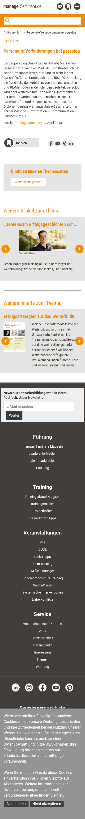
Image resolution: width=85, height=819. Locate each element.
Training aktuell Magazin (42, 497)
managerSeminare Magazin (42, 446)
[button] (21, 143)
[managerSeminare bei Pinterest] (69, 687)
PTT (43, 542)
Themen (42, 659)
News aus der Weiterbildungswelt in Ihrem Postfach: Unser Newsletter (35, 395)
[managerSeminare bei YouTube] (56, 687)
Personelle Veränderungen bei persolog (51, 32)
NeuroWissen (42, 585)
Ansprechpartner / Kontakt (42, 624)
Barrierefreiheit (42, 638)
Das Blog (42, 468)
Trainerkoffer (42, 511)
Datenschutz (42, 645)
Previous (5, 249)
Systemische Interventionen (42, 592)
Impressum (42, 652)
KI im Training (42, 564)
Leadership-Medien (42, 453)
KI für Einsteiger (42, 571)
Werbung (42, 667)
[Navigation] (77, 6)
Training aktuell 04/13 (30, 123)
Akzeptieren (16, 804)
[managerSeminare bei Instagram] (29, 687)
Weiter (14, 415)
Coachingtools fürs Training (42, 578)
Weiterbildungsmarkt (28, 182)
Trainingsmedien (42, 504)
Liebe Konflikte (42, 599)
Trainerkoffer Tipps (42, 518)
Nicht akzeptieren (46, 804)
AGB (42, 631)
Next (79, 249)
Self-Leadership (42, 461)
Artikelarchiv (11, 32)
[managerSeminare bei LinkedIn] (15, 687)
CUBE (42, 549)
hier (59, 795)
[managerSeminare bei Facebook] (42, 687)
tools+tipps (42, 557)
